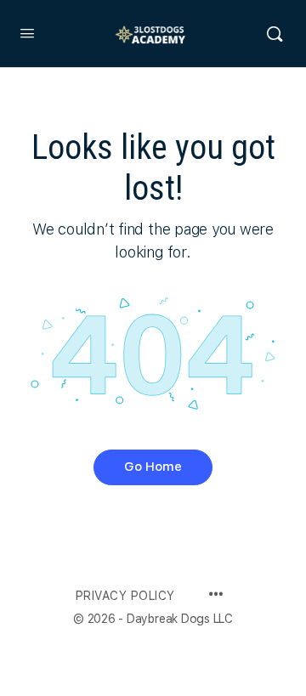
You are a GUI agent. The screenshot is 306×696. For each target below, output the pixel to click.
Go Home (153, 466)
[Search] (274, 34)
